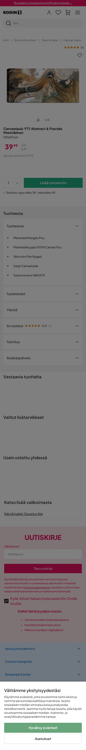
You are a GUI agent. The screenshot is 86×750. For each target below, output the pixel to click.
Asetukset (43, 738)
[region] (43, 716)
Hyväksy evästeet (43, 727)
